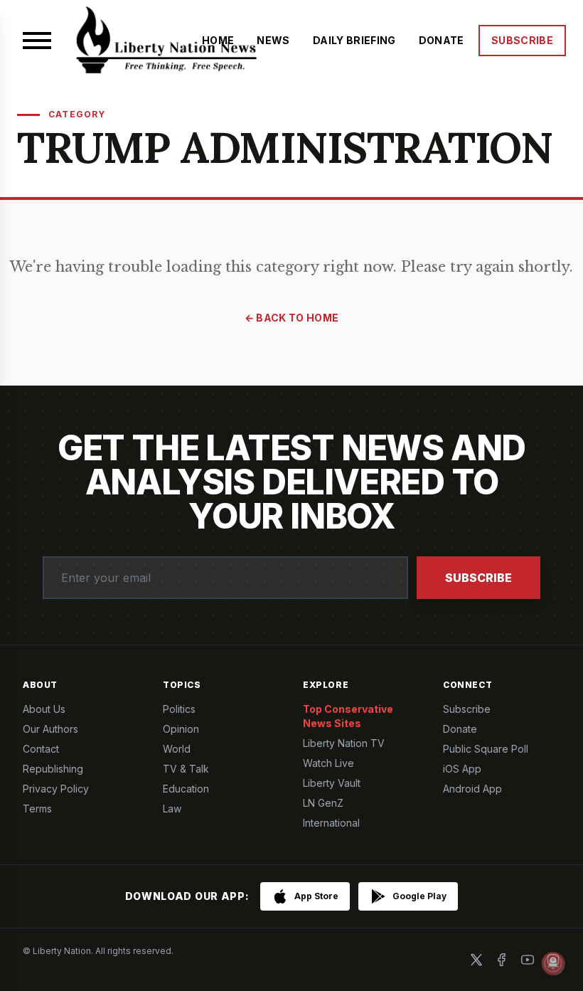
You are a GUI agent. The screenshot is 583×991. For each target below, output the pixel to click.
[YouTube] (527, 960)
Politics (179, 709)
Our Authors (50, 729)
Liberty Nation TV (344, 743)
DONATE (441, 40)
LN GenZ (323, 803)
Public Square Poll (485, 749)
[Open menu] (37, 40)
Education (186, 789)
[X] (476, 960)
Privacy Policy (56, 789)
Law (172, 808)
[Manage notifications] (553, 963)
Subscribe (478, 578)
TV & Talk (186, 769)
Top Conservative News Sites (348, 716)
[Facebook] (502, 960)
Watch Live (328, 763)
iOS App (462, 769)
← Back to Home (292, 318)
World (177, 749)
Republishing (53, 769)
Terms (37, 808)
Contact (41, 749)
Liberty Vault (331, 783)
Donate (460, 729)
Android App (472, 789)
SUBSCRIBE (522, 40)
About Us (44, 709)
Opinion (181, 729)
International (331, 823)
